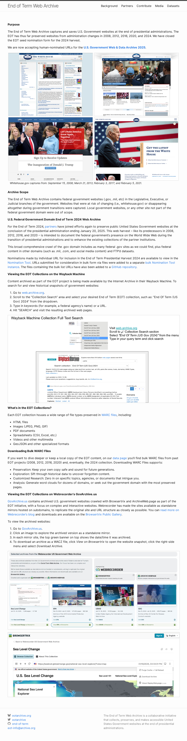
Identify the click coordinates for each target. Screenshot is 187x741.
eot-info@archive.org (21, 728)
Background (109, 6)
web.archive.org (33, 292)
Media (159, 6)
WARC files (109, 415)
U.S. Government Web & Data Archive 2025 (114, 47)
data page (120, 458)
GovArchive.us (17, 501)
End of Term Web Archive (33, 6)
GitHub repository (124, 267)
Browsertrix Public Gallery (103, 514)
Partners (127, 6)
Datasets (173, 6)
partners (51, 226)
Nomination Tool (19, 262)
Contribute (144, 6)
